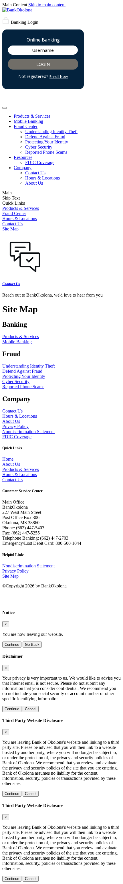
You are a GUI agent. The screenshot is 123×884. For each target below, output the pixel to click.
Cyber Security (38, 147)
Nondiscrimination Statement (28, 431)
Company (22, 167)
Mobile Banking (28, 121)
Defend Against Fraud (45, 136)
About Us (34, 183)
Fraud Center (25, 126)
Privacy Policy (15, 426)
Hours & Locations (42, 177)
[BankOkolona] (17, 9)
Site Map (10, 228)
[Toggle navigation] (4, 108)
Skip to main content (47, 4)
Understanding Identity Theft (51, 131)
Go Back (32, 644)
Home (7, 459)
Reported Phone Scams (46, 152)
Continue (12, 644)
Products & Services (32, 116)
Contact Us (35, 172)
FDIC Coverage (39, 162)
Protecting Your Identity (46, 141)
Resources (23, 157)
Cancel (30, 709)
